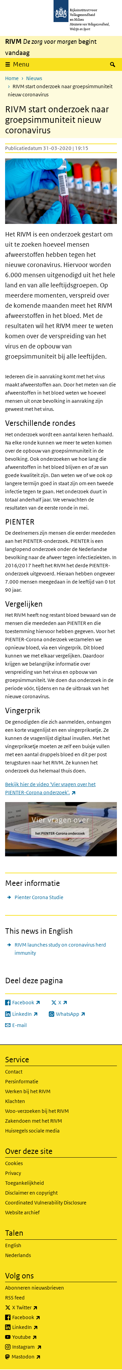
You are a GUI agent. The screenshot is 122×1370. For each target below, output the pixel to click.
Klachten (15, 1101)
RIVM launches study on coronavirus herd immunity (60, 948)
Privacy (13, 1173)
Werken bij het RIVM (27, 1091)
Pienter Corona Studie (39, 897)
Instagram (42, 1346)
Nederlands (18, 1255)
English (13, 1245)
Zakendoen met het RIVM (33, 1121)
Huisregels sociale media (32, 1130)
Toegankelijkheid (24, 1183)
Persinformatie (21, 1081)
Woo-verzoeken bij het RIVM (37, 1111)
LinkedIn (40, 1327)
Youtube (39, 1336)
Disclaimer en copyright (31, 1193)
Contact (13, 1071)
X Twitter (39, 1307)
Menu (21, 64)
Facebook (41, 1317)
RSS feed (15, 1297)
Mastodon (41, 1356)
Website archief (22, 1212)
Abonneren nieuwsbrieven (34, 1288)
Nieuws (34, 78)
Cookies (14, 1163)
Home (12, 78)
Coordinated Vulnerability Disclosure (45, 1202)
